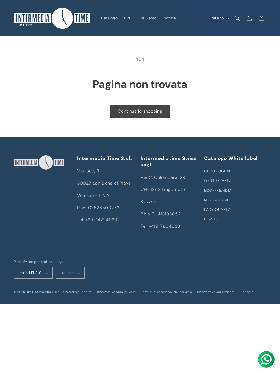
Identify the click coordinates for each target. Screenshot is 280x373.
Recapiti (247, 292)
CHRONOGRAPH (219, 170)
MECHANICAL (216, 199)
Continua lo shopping (140, 111)
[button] (237, 18)
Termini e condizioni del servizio (166, 292)
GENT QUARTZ (217, 180)
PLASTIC (212, 219)
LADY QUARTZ (217, 209)
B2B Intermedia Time (43, 292)
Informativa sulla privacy (116, 292)
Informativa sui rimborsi (216, 292)
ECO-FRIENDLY (218, 190)
